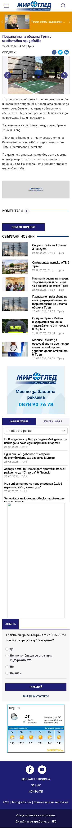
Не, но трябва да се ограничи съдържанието (31, 658)
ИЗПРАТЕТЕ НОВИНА (36, 779)
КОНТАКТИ (36, 791)
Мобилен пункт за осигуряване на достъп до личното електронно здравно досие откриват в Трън (50, 347)
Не (12, 666)
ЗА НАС (36, 785)
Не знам (16, 673)
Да (12, 649)
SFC (53, 821)
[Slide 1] (33, 77)
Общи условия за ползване (36, 815)
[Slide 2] (38, 77)
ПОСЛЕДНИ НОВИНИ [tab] (52, 421)
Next (70, 22)
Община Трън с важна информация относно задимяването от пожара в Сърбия (50, 324)
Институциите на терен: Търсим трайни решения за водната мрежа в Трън (50, 282)
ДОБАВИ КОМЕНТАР (23, 227)
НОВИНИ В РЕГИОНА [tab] (19, 421)
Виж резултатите (36, 696)
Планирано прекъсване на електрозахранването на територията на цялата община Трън (49, 302)
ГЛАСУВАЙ (36, 687)
